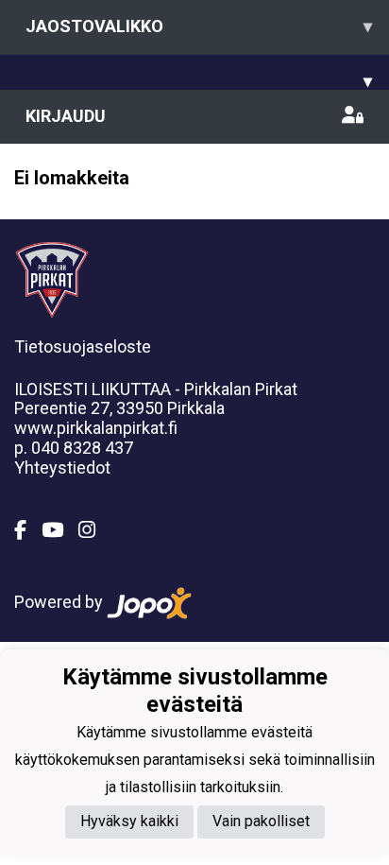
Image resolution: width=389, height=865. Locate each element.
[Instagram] (94, 530)
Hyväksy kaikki (129, 821)
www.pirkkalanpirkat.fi (96, 428)
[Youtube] (60, 530)
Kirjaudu (65, 116)
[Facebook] (28, 530)
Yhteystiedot (62, 467)
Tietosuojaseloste (82, 346)
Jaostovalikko (198, 26)
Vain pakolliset (261, 821)
